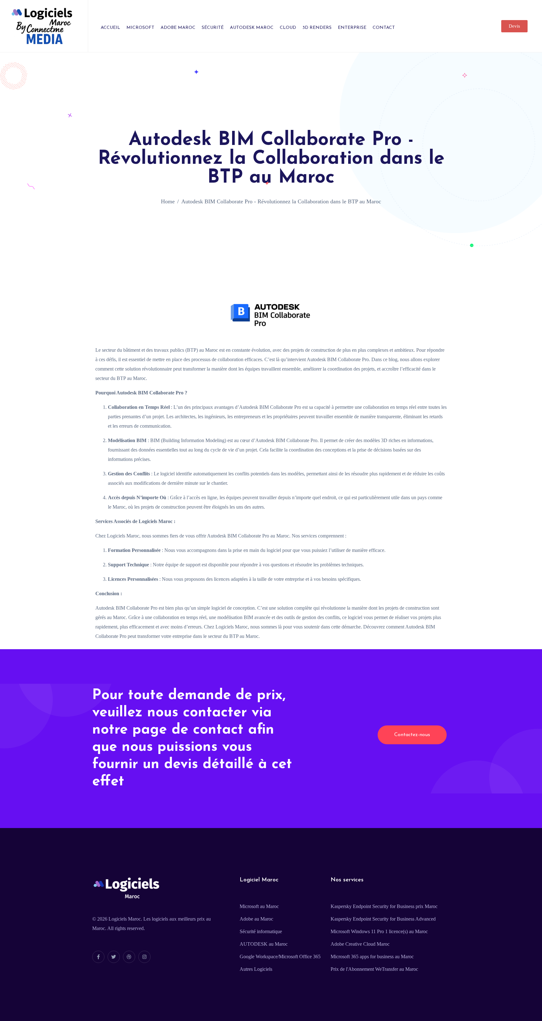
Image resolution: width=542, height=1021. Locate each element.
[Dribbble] (129, 957)
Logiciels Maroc (125, 919)
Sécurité (213, 27)
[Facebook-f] (98, 957)
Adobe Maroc (178, 27)
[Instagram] (144, 957)
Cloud (288, 27)
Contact (384, 27)
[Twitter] (114, 957)
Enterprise (352, 27)
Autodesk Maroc (252, 27)
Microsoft (140, 27)
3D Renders (317, 27)
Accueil (110, 27)
